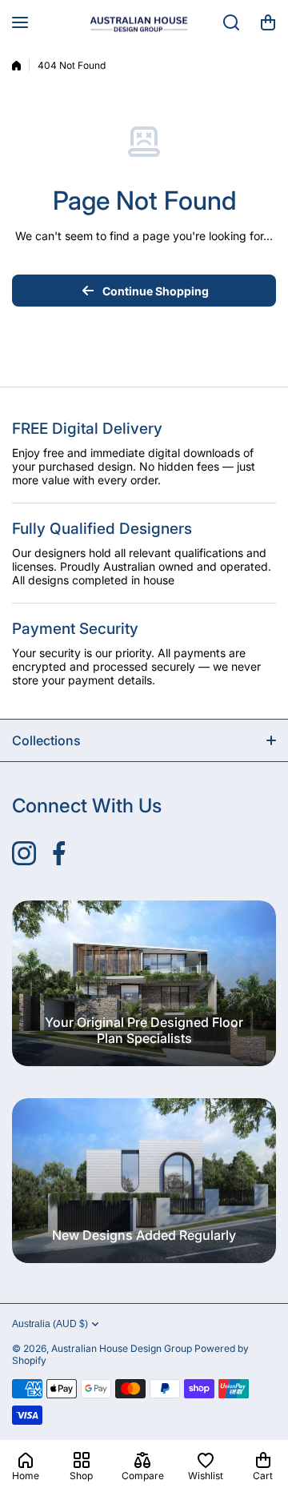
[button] (268, 22)
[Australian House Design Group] (144, 22)
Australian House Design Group (121, 1348)
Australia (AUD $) (50, 1324)
